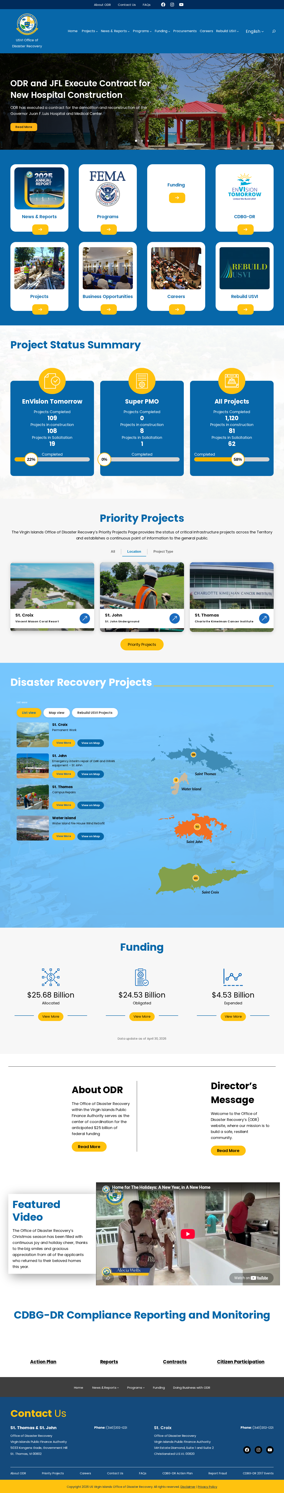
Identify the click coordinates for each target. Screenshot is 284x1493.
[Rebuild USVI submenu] (238, 31)
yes (40, 214)
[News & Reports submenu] (129, 31)
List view (29, 697)
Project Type (163, 536)
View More (63, 727)
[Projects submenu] (97, 31)
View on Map (90, 727)
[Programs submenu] (151, 31)
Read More (23, 111)
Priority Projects (142, 628)
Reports (109, 1346)
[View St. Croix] (85, 602)
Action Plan (43, 1346)
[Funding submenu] (169, 31)
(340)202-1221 (116, 1412)
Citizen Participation (240, 1346)
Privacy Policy (207, 1471)
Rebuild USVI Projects (94, 697)
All (113, 536)
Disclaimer (187, 1471)
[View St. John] (174, 602)
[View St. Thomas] (264, 602)
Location (134, 536)
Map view (56, 697)
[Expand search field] (277, 31)
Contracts (175, 1346)
